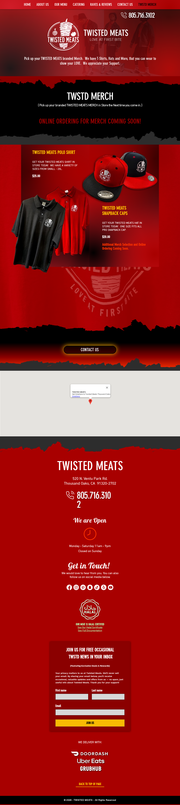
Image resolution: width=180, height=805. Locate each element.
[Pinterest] (83, 587)
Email (58, 706)
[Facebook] (69, 587)
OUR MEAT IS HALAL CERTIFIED (90, 624)
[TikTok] (97, 587)
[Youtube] (110, 587)
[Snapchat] (90, 587)
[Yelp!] (103, 587)
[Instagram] (76, 587)
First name (60, 690)
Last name (97, 690)
